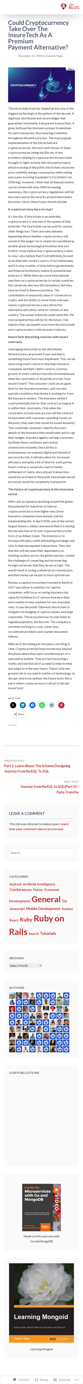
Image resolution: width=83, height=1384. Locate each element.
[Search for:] (41, 852)
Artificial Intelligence (39, 884)
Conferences (20, 889)
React (14, 920)
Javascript (17, 909)
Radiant (67, 909)
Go (64, 901)
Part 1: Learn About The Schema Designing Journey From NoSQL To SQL (37, 766)
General (46, 899)
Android (15, 884)
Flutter (38, 890)
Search (34, 933)
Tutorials (48, 933)
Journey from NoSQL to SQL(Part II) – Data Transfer (49, 787)
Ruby (26, 919)
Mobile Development (43, 908)
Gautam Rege (54, 55)
